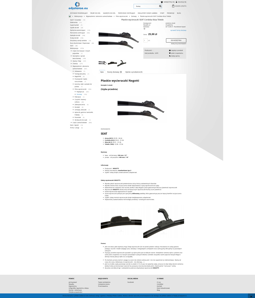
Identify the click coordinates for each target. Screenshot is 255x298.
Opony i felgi (77, 61)
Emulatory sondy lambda (78, 40)
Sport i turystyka (75, 20)
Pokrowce (78, 97)
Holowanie (78, 71)
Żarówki (77, 107)
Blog (158, 290)
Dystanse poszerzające (77, 30)
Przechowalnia (103, 286)
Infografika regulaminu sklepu (79, 288)
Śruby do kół (74, 38)
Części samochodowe (80, 122)
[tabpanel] (142, 173)
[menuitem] (79, 13)
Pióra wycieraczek (80, 89)
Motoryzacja (74, 48)
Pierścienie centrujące (77, 33)
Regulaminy (73, 286)
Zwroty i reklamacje (75, 290)
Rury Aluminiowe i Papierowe (80, 43)
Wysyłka (71, 284)
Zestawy (79, 94)
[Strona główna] (78, 6)
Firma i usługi (74, 128)
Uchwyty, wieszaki (80, 110)
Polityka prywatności (75, 292)
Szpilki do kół (74, 28)
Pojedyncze (80, 92)
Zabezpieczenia (80, 104)
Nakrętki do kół (75, 35)
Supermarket (74, 25)
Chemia (75, 64)
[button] (175, 50)
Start (71, 46)
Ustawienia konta (104, 284)
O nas (159, 282)
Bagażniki (78, 76)
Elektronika (73, 22)
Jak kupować (73, 282)
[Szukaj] (160, 6)
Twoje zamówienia (104, 282)
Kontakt (159, 286)
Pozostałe (78, 117)
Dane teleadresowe (163, 288)
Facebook (131, 282)
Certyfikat (160, 284)
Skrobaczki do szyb (81, 120)
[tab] (102, 72)
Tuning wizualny (80, 74)
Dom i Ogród (74, 125)
